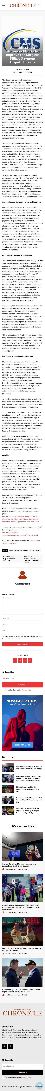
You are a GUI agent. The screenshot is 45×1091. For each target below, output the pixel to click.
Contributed (24, 69)
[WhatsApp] (30, 660)
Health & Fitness (22, 39)
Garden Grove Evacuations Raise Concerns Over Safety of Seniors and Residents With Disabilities (28, 778)
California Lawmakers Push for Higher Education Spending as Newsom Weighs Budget (27, 810)
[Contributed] (22, 575)
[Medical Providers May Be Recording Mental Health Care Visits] (8, 789)
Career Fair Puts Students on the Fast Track (31, 560)
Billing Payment (35, 550)
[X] (20, 660)
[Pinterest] (25, 660)
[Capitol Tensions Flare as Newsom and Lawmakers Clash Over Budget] (8, 767)
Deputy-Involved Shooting (9, 559)
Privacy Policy (26, 690)
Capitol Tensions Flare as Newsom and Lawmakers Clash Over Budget (29, 767)
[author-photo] (3, 869)
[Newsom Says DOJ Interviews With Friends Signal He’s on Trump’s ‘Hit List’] (8, 800)
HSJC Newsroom (10, 869)
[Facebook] (15, 660)
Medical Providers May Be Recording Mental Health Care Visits (27, 789)
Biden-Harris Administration (19, 550)
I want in (21, 685)
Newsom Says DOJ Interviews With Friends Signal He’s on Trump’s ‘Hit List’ (29, 800)
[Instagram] (10, 1046)
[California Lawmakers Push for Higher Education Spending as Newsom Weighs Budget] (8, 810)
